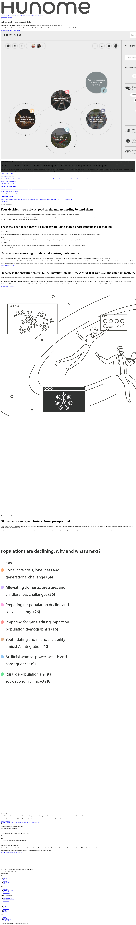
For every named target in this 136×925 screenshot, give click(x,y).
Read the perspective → (6, 821)
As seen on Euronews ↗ (6, 822)
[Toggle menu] (1, 18)
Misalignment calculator (8, 899)
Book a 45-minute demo (6, 852)
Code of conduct (7, 919)
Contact (5, 911)
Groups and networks (19, 15)
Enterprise (3, 15)
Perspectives (41, 15)
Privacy (5, 918)
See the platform (4, 286)
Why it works (27, 15)
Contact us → (20, 852)
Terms (4, 917)
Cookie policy (6, 920)
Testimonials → (28, 822)
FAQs (4, 910)
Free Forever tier (35, 822)
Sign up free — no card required (14, 30)
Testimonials (6, 909)
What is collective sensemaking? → (8, 265)
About (4, 906)
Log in (4, 883)
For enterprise (11, 286)
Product (32, 15)
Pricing (5, 881)
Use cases (36, 15)
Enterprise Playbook (7, 898)
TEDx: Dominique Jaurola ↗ (18, 822)
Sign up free (9, 17)
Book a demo (4, 17)
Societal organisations (10, 15)
